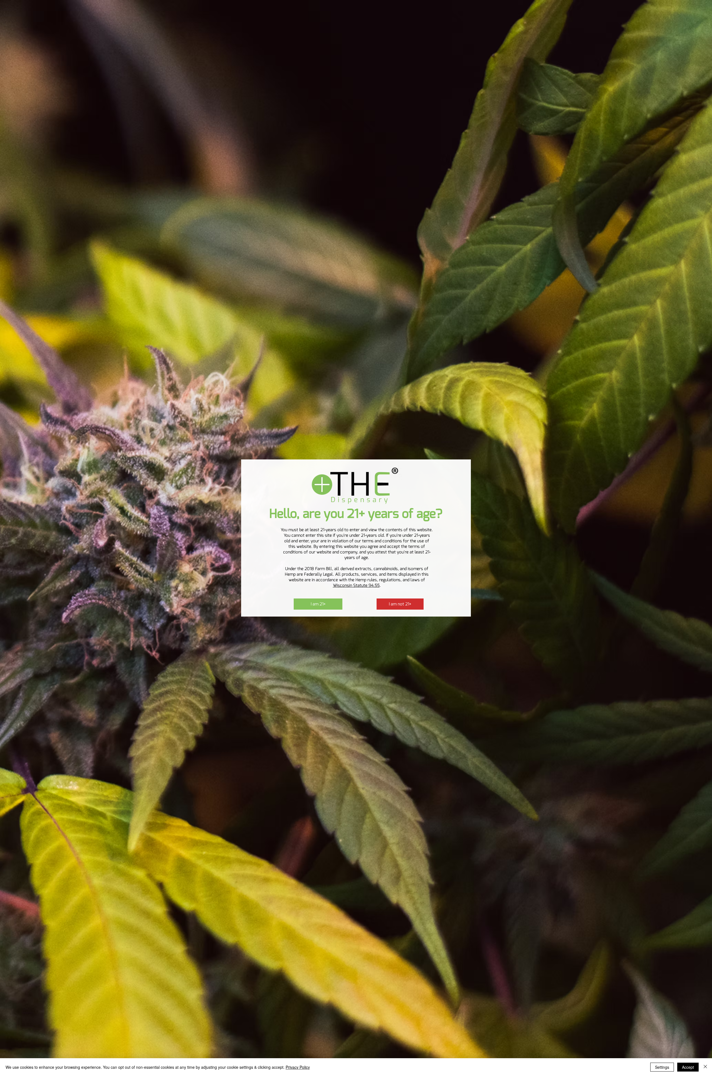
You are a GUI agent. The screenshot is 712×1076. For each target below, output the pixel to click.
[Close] (705, 1067)
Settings (662, 1067)
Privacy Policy (298, 1067)
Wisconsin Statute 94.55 (356, 585)
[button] (318, 604)
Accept (688, 1067)
